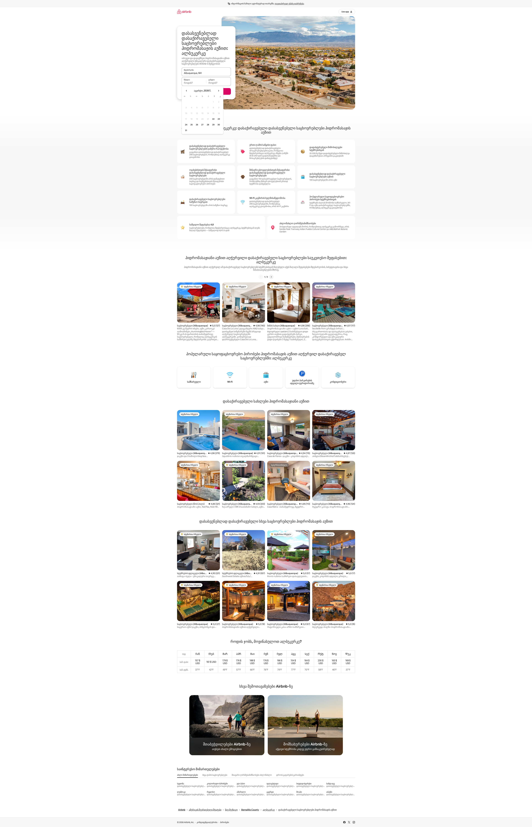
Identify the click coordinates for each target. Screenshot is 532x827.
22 (213, 119)
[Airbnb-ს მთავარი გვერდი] (184, 11)
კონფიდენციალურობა (207, 822)
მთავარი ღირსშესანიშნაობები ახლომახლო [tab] (252, 775)
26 (197, 124)
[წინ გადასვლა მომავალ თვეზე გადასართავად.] (218, 91)
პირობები (224, 822)
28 (208, 124)
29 (213, 124)
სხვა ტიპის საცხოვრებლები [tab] (214, 775)
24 (186, 124)
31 (186, 130)
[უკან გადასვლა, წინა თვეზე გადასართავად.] (186, 91)
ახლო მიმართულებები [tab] (187, 775)
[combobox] (206, 73)
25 (191, 124)
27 (202, 124)
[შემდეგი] (271, 277)
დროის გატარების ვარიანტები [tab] (290, 775)
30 (219, 124)
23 (219, 119)
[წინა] (261, 277)
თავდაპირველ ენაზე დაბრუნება (289, 3)
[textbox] (194, 82)
